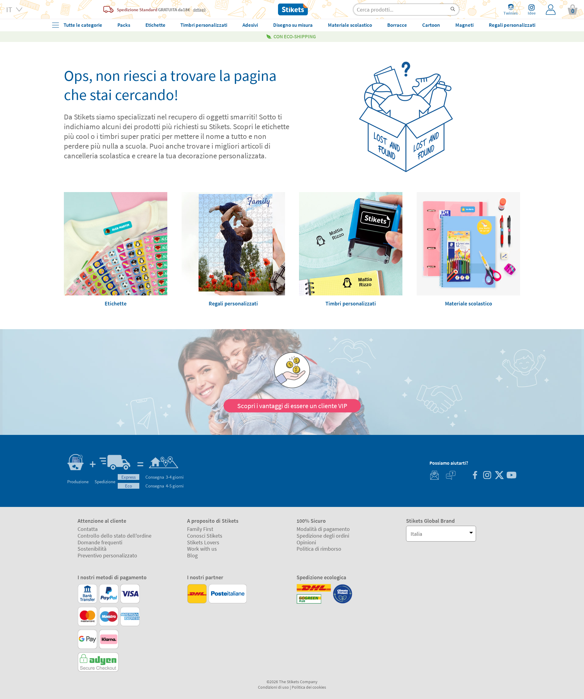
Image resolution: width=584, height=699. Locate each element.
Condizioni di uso (273, 687)
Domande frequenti (100, 542)
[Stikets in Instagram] (487, 476)
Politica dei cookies (309, 687)
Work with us (202, 548)
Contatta (88, 528)
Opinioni (306, 542)
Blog (192, 555)
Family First (200, 528)
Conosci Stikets (204, 535)
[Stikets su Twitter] (499, 476)
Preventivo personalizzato (107, 555)
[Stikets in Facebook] (475, 476)
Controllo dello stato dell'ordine (114, 535)
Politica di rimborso (319, 548)
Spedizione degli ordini (323, 535)
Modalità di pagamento (323, 528)
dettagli (199, 9)
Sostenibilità (92, 548)
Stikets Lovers (203, 542)
